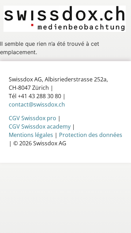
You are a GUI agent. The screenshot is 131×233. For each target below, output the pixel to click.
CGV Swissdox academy (40, 126)
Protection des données (90, 135)
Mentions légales (31, 135)
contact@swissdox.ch (37, 104)
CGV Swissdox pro (32, 118)
